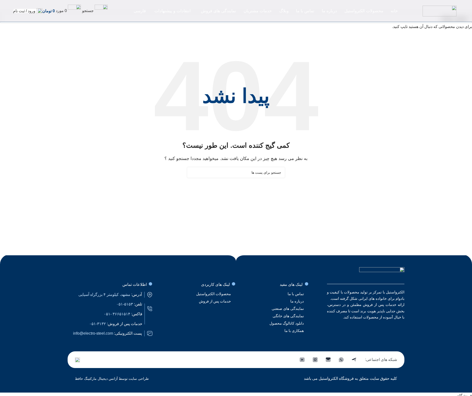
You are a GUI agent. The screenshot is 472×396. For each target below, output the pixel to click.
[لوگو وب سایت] (440, 11)
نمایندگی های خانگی (288, 316)
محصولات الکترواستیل (213, 294)
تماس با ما (296, 294)
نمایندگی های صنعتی (288, 308)
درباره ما (297, 301)
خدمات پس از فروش (215, 301)
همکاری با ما (294, 331)
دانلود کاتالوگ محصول (286, 323)
